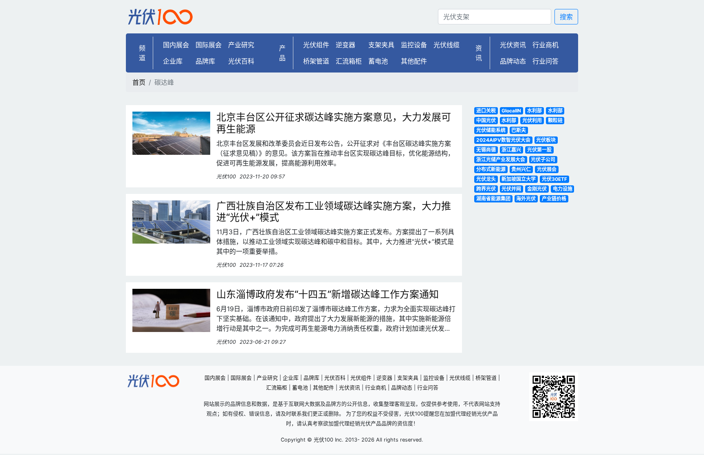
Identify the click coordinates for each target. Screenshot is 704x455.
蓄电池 (378, 61)
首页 (138, 82)
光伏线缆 (446, 45)
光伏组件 (316, 45)
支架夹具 (381, 45)
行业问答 (545, 61)
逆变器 (345, 45)
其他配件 (414, 61)
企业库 (173, 61)
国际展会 (209, 45)
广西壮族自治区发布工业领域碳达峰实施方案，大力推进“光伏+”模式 (333, 212)
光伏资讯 (513, 45)
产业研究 (241, 45)
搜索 (566, 17)
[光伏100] (160, 17)
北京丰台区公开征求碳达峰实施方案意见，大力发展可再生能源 (333, 123)
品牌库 (205, 61)
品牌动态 (513, 61)
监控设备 (414, 45)
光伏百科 (241, 61)
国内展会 (176, 45)
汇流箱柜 (349, 61)
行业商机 (545, 45)
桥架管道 (316, 61)
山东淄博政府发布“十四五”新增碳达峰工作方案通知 (327, 294)
